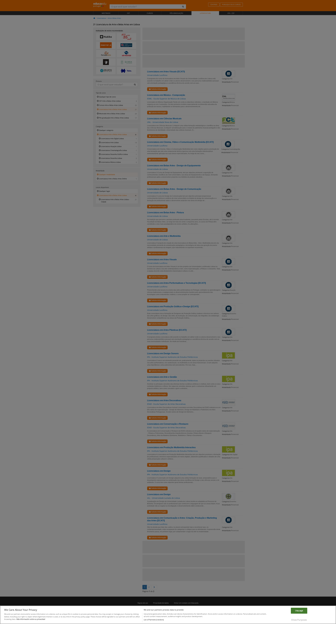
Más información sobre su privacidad (30, 619)
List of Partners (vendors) (154, 619)
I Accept (299, 610)
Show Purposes (299, 619)
